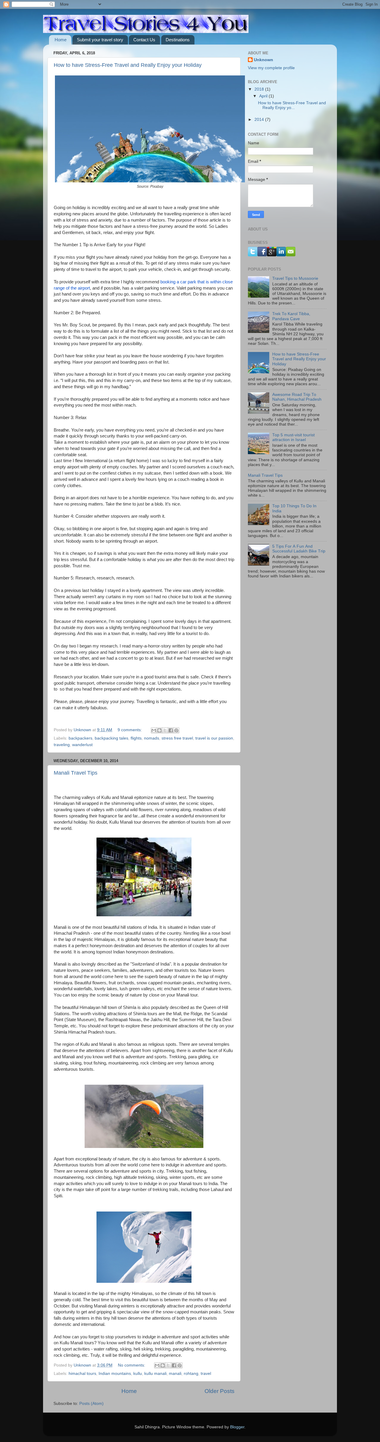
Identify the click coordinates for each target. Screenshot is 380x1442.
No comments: (132, 1365)
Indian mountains (115, 1373)
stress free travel (177, 738)
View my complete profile (271, 68)
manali (175, 1373)
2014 (259, 119)
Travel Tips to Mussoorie (295, 278)
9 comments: (130, 730)
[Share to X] (165, 730)
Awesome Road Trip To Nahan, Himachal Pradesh (297, 397)
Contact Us (144, 39)
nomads (151, 738)
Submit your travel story (100, 39)
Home (60, 39)
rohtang (191, 1373)
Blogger (237, 1427)
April (264, 96)
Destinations (178, 39)
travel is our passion (214, 738)
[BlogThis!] (159, 730)
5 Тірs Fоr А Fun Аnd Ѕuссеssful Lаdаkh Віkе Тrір (298, 548)
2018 (259, 89)
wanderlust (82, 745)
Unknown (263, 60)
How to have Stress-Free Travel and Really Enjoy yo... (292, 105)
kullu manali (155, 1373)
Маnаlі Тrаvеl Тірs (75, 773)
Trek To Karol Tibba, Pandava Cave (291, 316)
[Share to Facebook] (171, 730)
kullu (137, 1373)
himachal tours (82, 1373)
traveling (62, 745)
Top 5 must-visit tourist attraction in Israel (293, 437)
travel (206, 1373)
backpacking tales (111, 738)
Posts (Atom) (91, 1403)
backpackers (80, 738)
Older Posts (220, 1391)
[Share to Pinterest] (176, 730)
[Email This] (154, 730)
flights (136, 738)
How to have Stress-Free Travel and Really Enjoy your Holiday (128, 65)
